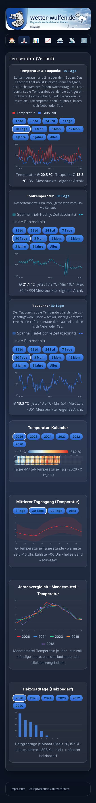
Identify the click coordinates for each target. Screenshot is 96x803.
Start (12, 40)
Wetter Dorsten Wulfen (84, 40)
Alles (53, 137)
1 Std (19, 121)
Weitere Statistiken (48, 40)
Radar (72, 40)
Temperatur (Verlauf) (24, 40)
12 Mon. (75, 129)
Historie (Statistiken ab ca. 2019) (36, 40)
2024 (48, 436)
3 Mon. (39, 129)
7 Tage (67, 121)
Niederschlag (60, 40)
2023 (62, 436)
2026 (19, 436)
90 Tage (56, 510)
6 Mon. (57, 129)
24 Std (50, 121)
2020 (19, 444)
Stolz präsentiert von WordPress (49, 789)
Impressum (18, 789)
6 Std (34, 121)
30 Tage (21, 129)
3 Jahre (20, 137)
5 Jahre (38, 137)
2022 (76, 436)
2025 (33, 436)
